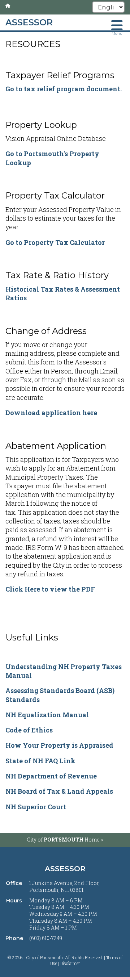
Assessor (65, 868)
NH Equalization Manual (47, 714)
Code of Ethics (29, 730)
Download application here (51, 412)
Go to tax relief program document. (63, 88)
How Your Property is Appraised (59, 745)
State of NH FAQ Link (40, 760)
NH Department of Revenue (51, 776)
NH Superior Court (35, 806)
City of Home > (65, 839)
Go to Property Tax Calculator (55, 242)
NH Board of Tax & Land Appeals (59, 791)
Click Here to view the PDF (50, 589)
